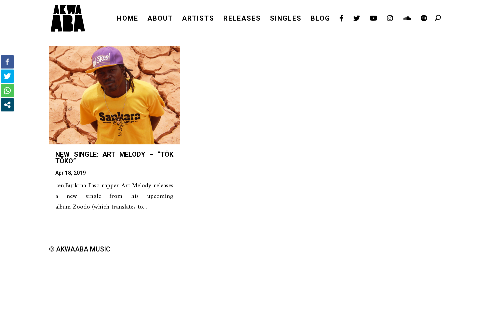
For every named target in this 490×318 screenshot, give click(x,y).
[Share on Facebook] (7, 62)
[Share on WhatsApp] (7, 90)
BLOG (320, 19)
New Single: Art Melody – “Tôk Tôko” (114, 157)
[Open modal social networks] (7, 104)
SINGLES (286, 19)
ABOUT (160, 19)
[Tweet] (7, 76)
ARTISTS (198, 19)
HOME (127, 19)
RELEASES (242, 19)
